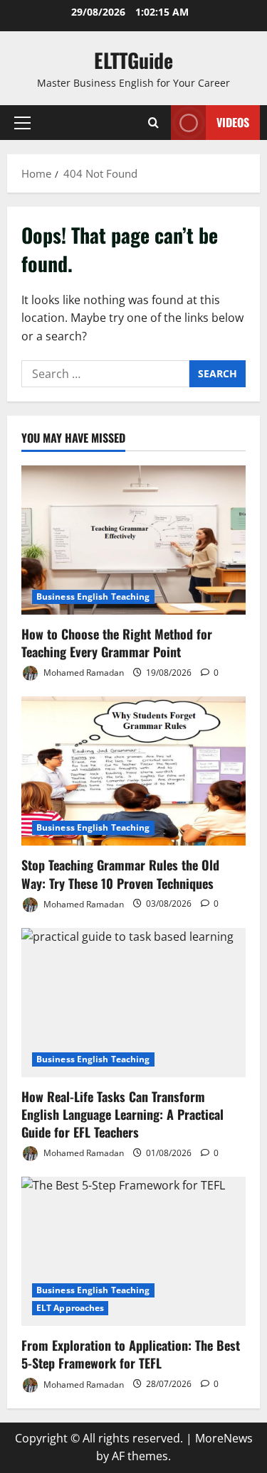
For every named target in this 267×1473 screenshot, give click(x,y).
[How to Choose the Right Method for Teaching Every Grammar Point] (133, 540)
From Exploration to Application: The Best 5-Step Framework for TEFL (130, 1354)
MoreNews (224, 1438)
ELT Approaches (70, 1308)
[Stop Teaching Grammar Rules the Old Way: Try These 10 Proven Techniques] (133, 771)
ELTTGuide (133, 60)
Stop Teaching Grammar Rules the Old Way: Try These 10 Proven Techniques (120, 874)
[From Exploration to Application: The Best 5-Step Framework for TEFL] (133, 1251)
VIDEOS (232, 122)
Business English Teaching (93, 596)
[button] (22, 123)
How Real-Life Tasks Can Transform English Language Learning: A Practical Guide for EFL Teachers (122, 1114)
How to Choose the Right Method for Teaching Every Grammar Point (116, 643)
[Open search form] (153, 122)
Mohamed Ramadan (82, 673)
